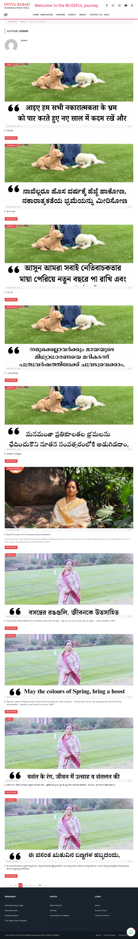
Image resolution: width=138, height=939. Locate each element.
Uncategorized (14, 468)
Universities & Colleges (59, 915)
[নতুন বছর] (69, 255)
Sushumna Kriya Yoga (14, 905)
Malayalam (12, 307)
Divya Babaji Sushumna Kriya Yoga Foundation (40, 935)
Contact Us (96, 14)
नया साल (10, 130)
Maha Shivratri (56, 905)
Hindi (9, 65)
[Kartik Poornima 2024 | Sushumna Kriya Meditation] (69, 497)
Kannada (11, 145)
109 (40, 885)
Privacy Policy (101, 910)
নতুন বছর (10, 292)
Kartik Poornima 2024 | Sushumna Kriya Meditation (28, 534)
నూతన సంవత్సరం (14, 453)
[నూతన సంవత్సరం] (69, 416)
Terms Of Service (102, 915)
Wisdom (60, 14)
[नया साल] (69, 93)
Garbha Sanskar (11, 915)
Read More (11, 138)
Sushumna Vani (11, 910)
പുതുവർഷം (12, 373)
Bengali (10, 226)
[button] (131, 932)
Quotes (10, 388)
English (10, 636)
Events (72, 14)
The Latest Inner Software (16, 920)
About (82, 14)
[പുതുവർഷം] (69, 336)
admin (24, 40)
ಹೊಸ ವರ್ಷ (11, 211)
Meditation (47, 14)
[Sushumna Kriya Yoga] (17, 5)
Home (36, 14)
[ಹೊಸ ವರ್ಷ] (69, 174)
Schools (53, 910)
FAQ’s (106, 14)
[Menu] (6, 15)
